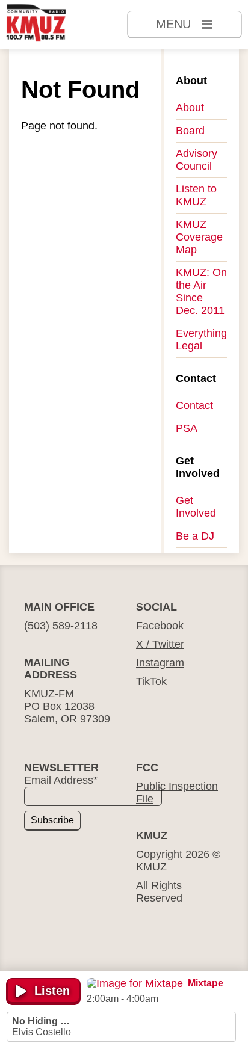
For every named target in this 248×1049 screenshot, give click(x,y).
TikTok (151, 681)
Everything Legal (201, 339)
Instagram (160, 663)
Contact (194, 405)
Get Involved (196, 506)
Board (190, 131)
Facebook (160, 626)
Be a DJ (195, 536)
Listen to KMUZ (196, 195)
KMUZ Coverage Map (199, 237)
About (190, 108)
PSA (186, 428)
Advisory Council (196, 159)
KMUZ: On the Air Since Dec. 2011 (201, 291)
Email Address (61, 780)
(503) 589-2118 (61, 626)
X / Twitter (160, 644)
